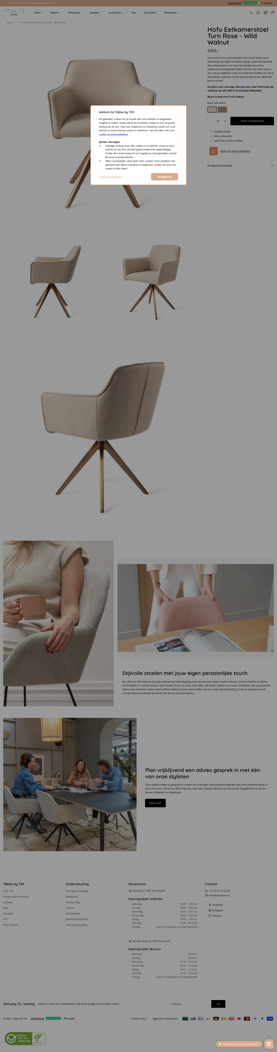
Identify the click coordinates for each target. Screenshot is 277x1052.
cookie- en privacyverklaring (113, 134)
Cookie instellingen (110, 177)
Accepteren (164, 177)
